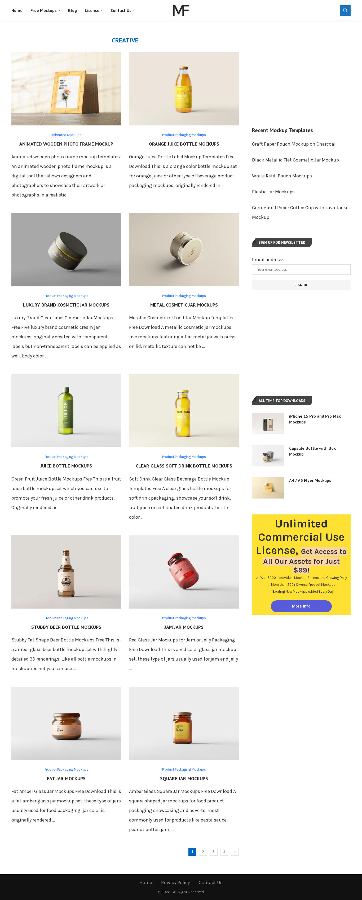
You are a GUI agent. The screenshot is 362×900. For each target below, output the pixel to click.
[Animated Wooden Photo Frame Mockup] (66, 88)
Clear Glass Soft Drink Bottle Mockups (184, 466)
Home (17, 10)
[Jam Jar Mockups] (184, 572)
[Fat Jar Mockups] (66, 723)
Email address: (267, 260)
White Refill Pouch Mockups (282, 176)
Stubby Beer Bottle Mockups (66, 627)
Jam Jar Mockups (184, 627)
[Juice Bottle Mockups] (66, 410)
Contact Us (121, 10)
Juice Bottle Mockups (66, 466)
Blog (72, 10)
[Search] (345, 10)
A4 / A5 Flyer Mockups (310, 480)
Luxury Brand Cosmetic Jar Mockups (66, 305)
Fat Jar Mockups (66, 778)
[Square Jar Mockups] (184, 723)
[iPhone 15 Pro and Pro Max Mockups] (268, 423)
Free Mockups (43, 10)
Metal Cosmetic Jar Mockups (184, 305)
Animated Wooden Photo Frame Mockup (66, 144)
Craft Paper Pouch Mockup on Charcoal (293, 144)
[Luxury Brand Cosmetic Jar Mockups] (66, 249)
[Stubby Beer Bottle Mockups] (66, 572)
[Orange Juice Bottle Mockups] (184, 88)
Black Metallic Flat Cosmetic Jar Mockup (295, 160)
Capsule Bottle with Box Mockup (312, 451)
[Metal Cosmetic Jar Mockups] (184, 249)
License (92, 10)
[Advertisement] (301, 74)
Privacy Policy (175, 882)
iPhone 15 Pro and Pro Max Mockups (315, 419)
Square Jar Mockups (184, 778)
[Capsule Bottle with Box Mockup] (268, 455)
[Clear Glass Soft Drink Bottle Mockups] (184, 410)
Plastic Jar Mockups (273, 192)
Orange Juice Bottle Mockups (184, 144)
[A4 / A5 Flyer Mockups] (268, 488)
